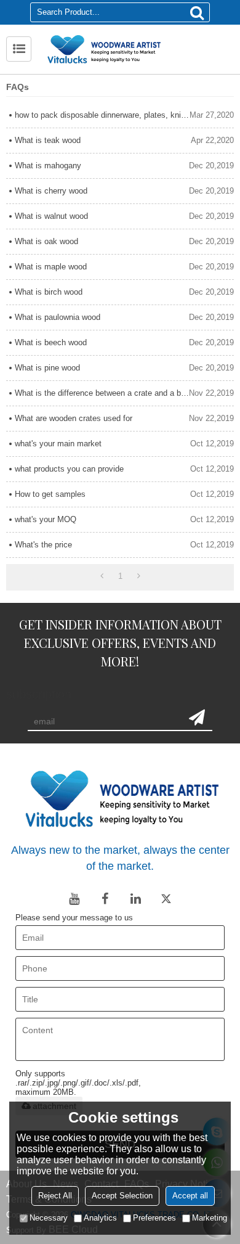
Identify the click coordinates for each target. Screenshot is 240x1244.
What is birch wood (48, 292)
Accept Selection (122, 1195)
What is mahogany (48, 165)
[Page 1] (102, 576)
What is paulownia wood (57, 317)
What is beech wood (51, 342)
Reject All (55, 1195)
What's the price (43, 544)
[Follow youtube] (74, 898)
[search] (197, 12)
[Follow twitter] (166, 898)
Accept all (190, 1195)
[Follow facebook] (104, 898)
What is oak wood (46, 241)
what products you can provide (69, 468)
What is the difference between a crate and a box (102, 393)
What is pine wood (47, 367)
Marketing (209, 1217)
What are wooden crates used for (73, 418)
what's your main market (58, 443)
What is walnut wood (51, 216)
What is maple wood (51, 266)
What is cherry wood (51, 190)
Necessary (49, 1217)
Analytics (100, 1217)
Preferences (154, 1217)
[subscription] (197, 717)
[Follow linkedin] (135, 898)
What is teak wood (48, 140)
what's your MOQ (45, 519)
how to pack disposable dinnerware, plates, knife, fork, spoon (102, 115)
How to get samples (50, 494)
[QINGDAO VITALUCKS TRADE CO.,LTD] (135, 49)
